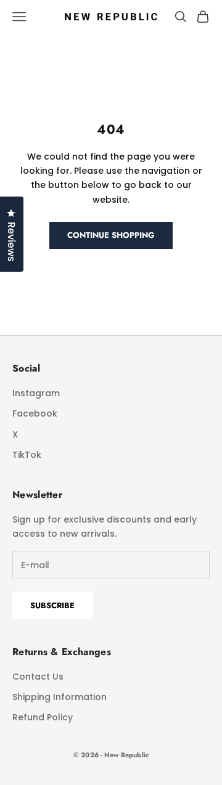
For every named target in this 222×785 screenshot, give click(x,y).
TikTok (26, 455)
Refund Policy (42, 717)
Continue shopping (111, 235)
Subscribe (52, 605)
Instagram (36, 393)
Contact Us (38, 676)
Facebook (34, 413)
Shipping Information (59, 697)
